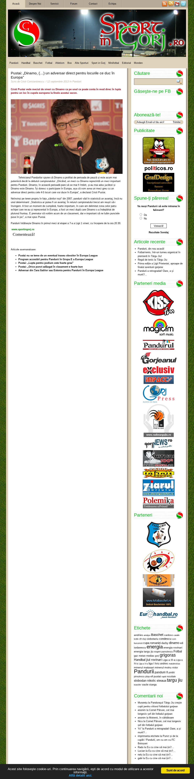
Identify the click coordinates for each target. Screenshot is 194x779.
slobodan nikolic (145, 680)
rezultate (171, 676)
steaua (161, 680)
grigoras (168, 655)
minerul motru (163, 667)
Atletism (59, 62)
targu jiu (174, 680)
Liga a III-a (169, 659)
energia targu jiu (143, 651)
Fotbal (48, 62)
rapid (164, 676)
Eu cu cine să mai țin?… (160, 747)
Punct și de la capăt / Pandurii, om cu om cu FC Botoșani (158, 740)
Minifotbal (113, 62)
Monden (138, 62)
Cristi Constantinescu (32, 81)
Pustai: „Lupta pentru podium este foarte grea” (46, 263)
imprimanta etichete (148, 736)
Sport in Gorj (98, 62)
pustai (157, 676)
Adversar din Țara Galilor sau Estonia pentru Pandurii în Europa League (60, 270)
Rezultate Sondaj (159, 232)
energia (155, 646)
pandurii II (161, 672)
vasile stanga (149, 684)
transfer (137, 685)
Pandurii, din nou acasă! (151, 248)
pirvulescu (139, 676)
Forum (73, 3)
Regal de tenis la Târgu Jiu (152, 259)
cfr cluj (142, 639)
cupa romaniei (152, 642)
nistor (175, 667)
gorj (157, 656)
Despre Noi (35, 3)
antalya (147, 635)
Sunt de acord (175, 770)
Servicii (54, 3)
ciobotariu (152, 638)
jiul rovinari (154, 660)
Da (145, 214)
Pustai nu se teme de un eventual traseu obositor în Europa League (58, 255)
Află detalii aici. (80, 775)
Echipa (112, 3)
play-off (149, 676)
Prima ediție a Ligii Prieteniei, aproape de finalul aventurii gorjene (160, 265)
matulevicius (174, 663)
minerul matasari (144, 667)
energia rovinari (172, 647)
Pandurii (13, 62)
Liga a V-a (143, 663)
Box (69, 62)
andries (138, 634)
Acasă (15, 3)
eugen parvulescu (163, 651)
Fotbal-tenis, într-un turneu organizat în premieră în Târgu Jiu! (159, 254)
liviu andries (161, 663)
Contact (93, 3)
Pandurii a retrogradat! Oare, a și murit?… (156, 272)
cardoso (168, 635)
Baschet (37, 62)
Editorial (126, 62)
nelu (140, 754)
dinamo (174, 643)
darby (164, 642)
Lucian (141, 750)
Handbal (25, 62)
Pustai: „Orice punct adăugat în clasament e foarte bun (50, 266)
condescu (165, 638)
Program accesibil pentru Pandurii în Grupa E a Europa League (55, 259)
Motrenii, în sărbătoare (161, 717)
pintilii (172, 672)
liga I (151, 663)
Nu (145, 218)
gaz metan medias (144, 655)
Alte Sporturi (81, 62)
